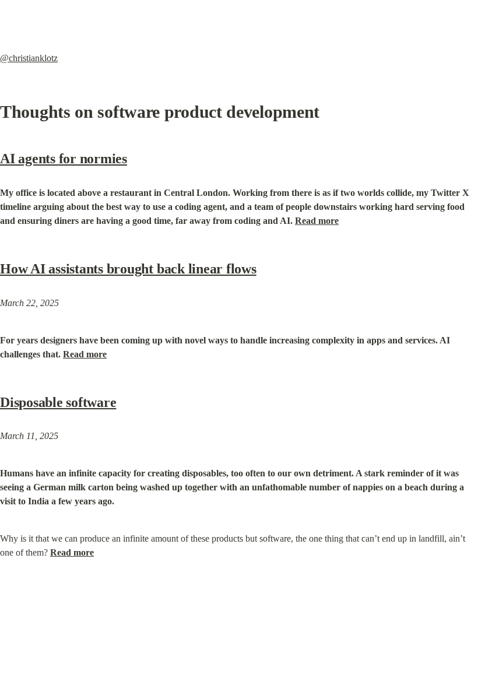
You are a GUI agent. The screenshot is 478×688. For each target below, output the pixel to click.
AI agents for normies (63, 158)
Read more (317, 221)
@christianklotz (29, 58)
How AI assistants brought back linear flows (128, 268)
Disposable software (58, 402)
